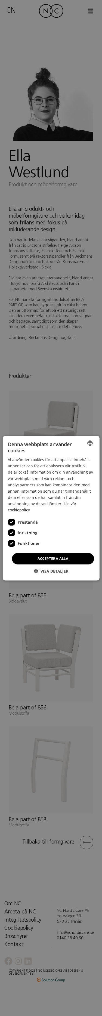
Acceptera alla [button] (53, 558)
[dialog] (51, 508)
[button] (51, 571)
